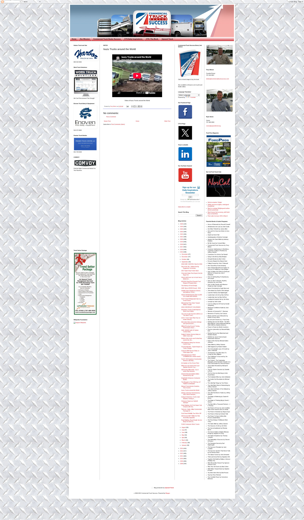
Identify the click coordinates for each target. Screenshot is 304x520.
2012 (181, 453)
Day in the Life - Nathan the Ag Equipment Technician (190, 267)
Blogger (168, 493)
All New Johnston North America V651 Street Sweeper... (190, 393)
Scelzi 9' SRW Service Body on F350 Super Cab (190, 351)
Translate (193, 97)
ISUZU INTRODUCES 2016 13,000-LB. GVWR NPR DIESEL (191, 295)
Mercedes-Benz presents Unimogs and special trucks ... (191, 322)
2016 (181, 249)
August (184, 427)
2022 (181, 234)
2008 (181, 463)
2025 (181, 226)
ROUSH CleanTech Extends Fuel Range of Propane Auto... (191, 282)
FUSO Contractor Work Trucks (190, 424)
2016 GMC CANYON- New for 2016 (191, 264)
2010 (181, 458)
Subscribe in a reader (184, 207)
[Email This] (132, 106)
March (184, 440)
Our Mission (85, 39)
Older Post (167, 121)
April (183, 437)
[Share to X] (137, 106)
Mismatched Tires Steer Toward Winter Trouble (190, 303)
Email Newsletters (187, 201)
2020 (181, 239)
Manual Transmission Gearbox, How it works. (190, 386)
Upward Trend (167, 39)
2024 (181, 229)
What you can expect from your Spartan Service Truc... (190, 366)
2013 (181, 451)
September (185, 261)
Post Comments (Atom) (118, 124)
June (183, 432)
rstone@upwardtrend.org (213, 126)
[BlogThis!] (134, 106)
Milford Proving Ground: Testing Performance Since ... (190, 326)
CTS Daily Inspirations (133, 39)
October (184, 259)
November (185, 256)
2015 (181, 252)
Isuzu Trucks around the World (190, 390)
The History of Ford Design (189, 285)
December (185, 254)
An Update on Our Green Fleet (190, 363)
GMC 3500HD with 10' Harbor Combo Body (190, 330)
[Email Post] (127, 106)
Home (74, 39)
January (184, 445)
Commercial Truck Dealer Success (107, 39)
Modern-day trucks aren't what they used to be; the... (191, 339)
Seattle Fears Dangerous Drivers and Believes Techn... (190, 291)
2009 (181, 461)
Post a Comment (111, 116)
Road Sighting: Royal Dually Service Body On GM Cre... (191, 420)
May (183, 435)
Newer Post (107, 121)
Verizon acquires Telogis (215, 202)
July (183, 430)
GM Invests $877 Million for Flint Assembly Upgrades (190, 416)
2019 (181, 241)
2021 (181, 236)
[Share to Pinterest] (141, 106)
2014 (181, 448)
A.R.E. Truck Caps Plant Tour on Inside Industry (190, 318)
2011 (181, 456)
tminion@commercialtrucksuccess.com (217, 79)
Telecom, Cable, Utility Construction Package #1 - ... (191, 410)
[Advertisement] (85, 210)
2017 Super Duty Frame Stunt (190, 270)
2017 (181, 247)
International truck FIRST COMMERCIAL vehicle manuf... (191, 355)
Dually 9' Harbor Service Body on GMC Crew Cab (190, 335)
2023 (181, 231)
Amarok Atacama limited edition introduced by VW (190, 374)
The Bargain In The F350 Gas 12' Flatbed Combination (191, 382)
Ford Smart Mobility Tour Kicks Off (191, 413)
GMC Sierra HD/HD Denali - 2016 (191, 288)
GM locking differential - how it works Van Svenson (190, 370)
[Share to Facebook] (139, 106)
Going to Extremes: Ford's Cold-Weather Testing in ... (190, 397)
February (184, 442)
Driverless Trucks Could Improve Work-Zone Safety (191, 310)
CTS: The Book (152, 39)
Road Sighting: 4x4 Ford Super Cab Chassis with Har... (191, 405)
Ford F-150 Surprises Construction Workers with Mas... (191, 359)
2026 (181, 224)
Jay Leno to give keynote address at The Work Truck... (191, 314)
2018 (181, 244)
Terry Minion (113, 106)
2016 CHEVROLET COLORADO (190, 307)
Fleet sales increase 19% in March (218, 216)
